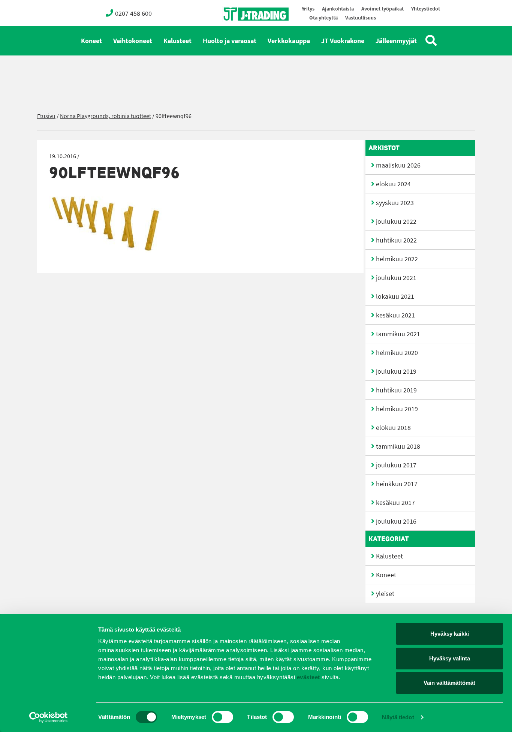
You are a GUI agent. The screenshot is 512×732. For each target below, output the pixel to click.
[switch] (222, 717)
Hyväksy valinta (449, 658)
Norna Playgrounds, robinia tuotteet (105, 116)
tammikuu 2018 (398, 446)
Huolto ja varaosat (229, 40)
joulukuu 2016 (396, 521)
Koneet (91, 40)
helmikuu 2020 (397, 352)
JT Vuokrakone (342, 40)
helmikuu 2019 (397, 408)
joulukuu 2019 (396, 371)
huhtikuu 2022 (396, 240)
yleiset (385, 593)
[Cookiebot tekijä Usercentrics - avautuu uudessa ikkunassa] (48, 717)
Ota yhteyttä (323, 17)
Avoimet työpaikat (382, 8)
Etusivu (46, 116)
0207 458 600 (133, 13)
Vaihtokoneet (132, 40)
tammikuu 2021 (398, 333)
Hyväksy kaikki (449, 633)
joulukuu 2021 (396, 277)
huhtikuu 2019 (396, 390)
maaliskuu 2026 (398, 165)
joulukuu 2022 (396, 221)
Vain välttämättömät (449, 683)
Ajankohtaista (338, 8)
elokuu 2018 (393, 427)
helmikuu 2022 (397, 258)
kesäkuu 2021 (395, 315)
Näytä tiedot (398, 717)
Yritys (308, 8)
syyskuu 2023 (395, 202)
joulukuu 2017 (396, 465)
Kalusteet (177, 40)
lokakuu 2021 (395, 296)
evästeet (307, 677)
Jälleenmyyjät (396, 40)
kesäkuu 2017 (395, 502)
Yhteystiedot (425, 8)
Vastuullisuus (360, 17)
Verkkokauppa (289, 40)
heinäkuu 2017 (397, 483)
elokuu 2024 (393, 184)
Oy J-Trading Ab (242, 30)
